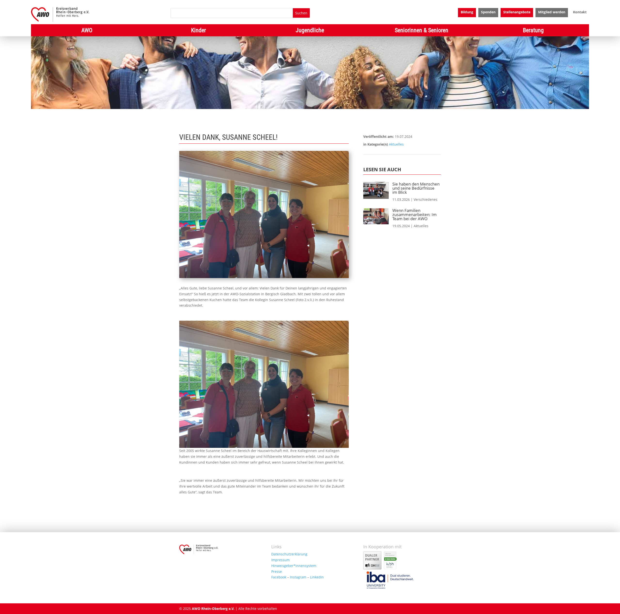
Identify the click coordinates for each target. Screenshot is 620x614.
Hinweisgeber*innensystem (293, 565)
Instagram (298, 577)
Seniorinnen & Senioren (421, 31)
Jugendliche (310, 31)
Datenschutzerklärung (289, 554)
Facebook (278, 577)
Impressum (280, 560)
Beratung (533, 31)
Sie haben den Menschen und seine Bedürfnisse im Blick (416, 188)
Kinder (198, 31)
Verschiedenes (425, 199)
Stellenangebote (516, 12)
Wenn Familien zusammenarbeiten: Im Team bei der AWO (414, 214)
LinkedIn (317, 577)
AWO (86, 31)
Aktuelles (396, 144)
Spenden (488, 12)
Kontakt (580, 12)
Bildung (467, 12)
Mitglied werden (551, 12)
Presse (276, 571)
